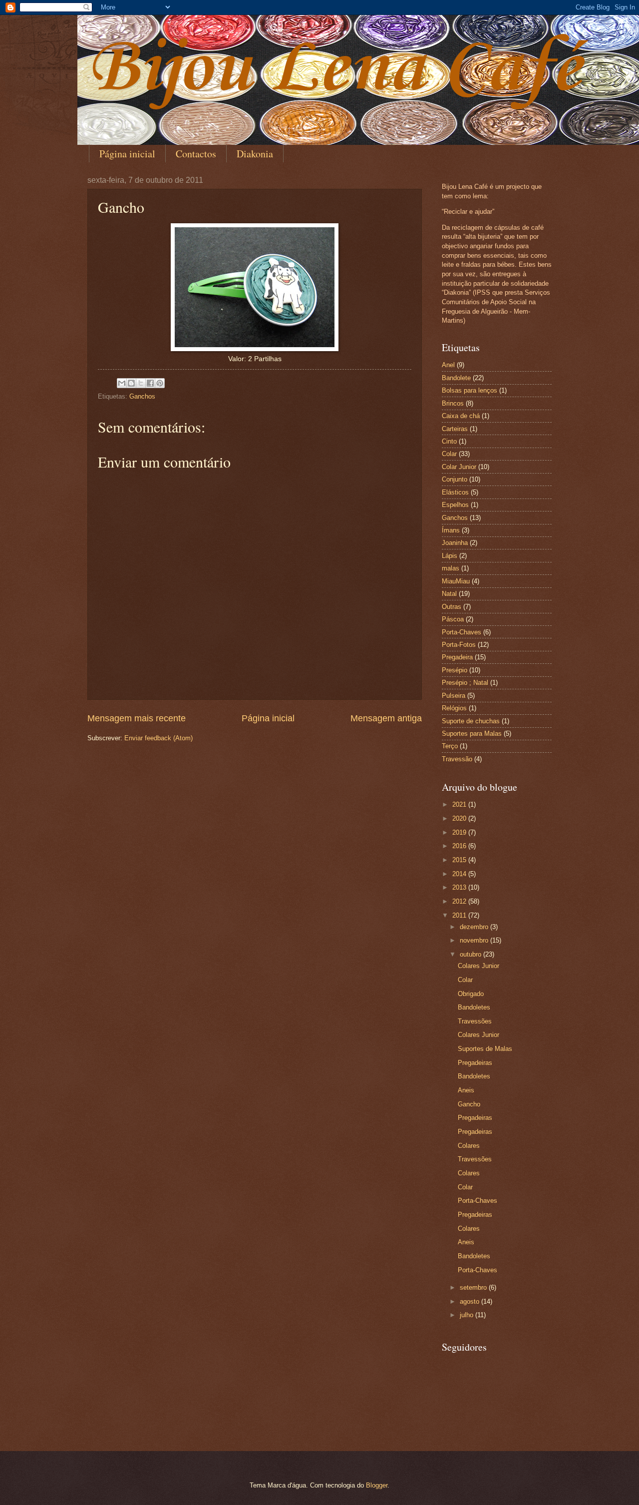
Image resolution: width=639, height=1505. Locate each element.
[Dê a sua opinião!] (131, 383)
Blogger (376, 1485)
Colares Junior (478, 966)
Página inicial (127, 153)
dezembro (475, 927)
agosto (470, 1301)
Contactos (196, 153)
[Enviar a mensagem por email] (122, 383)
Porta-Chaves (461, 632)
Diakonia (255, 153)
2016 (460, 846)
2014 (460, 874)
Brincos (453, 403)
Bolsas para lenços (469, 390)
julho (467, 1315)
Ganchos (142, 396)
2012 (460, 901)
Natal (449, 593)
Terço (450, 746)
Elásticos (455, 492)
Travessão (457, 759)
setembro (474, 1287)
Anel (448, 365)
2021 (460, 804)
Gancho (469, 1104)
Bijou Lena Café (334, 69)
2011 (460, 915)
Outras (451, 606)
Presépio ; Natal (465, 682)
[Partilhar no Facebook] (150, 383)
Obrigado (471, 994)
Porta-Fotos (459, 644)
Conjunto (454, 479)
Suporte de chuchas (471, 721)
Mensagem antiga (386, 718)
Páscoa (453, 619)
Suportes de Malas (485, 1048)
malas (450, 568)
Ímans (451, 530)
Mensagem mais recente (136, 718)
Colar (449, 454)
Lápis (449, 555)
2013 (460, 887)
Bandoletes (474, 1007)
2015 (460, 860)
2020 (460, 818)
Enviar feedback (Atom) (158, 738)
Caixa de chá (461, 416)
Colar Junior (459, 467)
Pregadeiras (475, 1062)
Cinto (449, 441)
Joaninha (455, 542)
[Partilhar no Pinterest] (160, 383)
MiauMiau (456, 581)
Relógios (454, 708)
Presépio (454, 670)
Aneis (466, 1090)
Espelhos (455, 504)
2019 (460, 832)
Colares (469, 1145)
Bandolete (456, 378)
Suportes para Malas (472, 733)
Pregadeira (457, 657)
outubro (471, 954)
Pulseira (453, 695)
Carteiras (455, 429)
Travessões (475, 1021)
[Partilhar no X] (141, 383)
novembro (475, 940)
